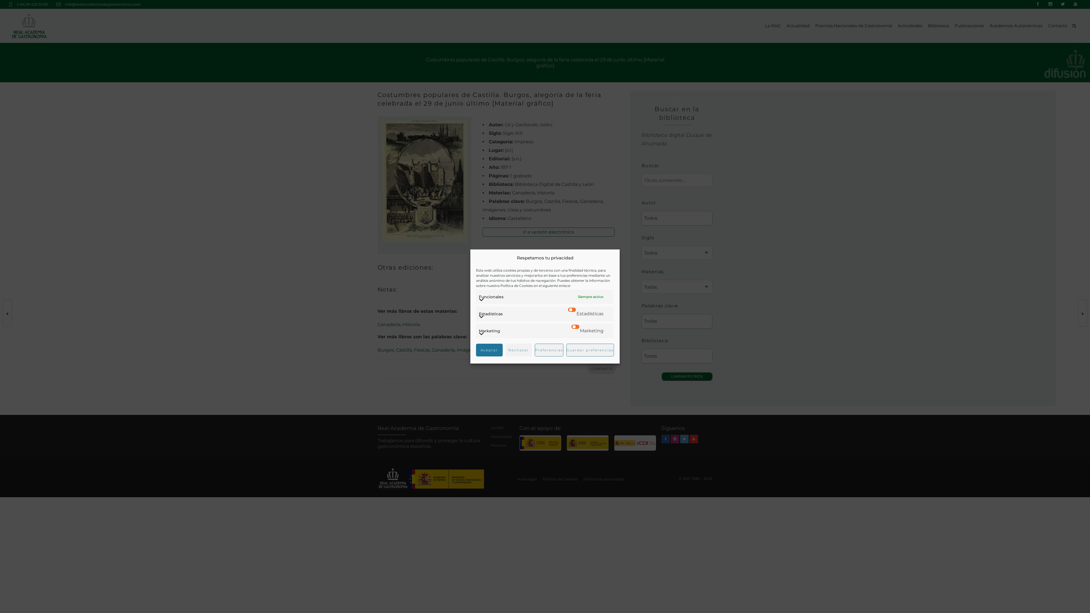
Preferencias (549, 350)
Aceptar (489, 350)
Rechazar (518, 350)
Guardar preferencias (590, 350)
